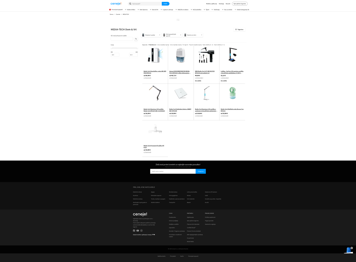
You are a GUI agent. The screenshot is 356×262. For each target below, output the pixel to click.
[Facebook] (134, 230)
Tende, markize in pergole (158, 199)
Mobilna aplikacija (211, 4)
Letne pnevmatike (192, 192)
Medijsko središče (174, 224)
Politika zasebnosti (210, 217)
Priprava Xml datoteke (193, 224)
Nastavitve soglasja (210, 224)
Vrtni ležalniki (190, 199)
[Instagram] (141, 230)
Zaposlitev (172, 227)
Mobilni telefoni (155, 202)
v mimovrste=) (199, 78)
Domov (112, 14)
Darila (182, 256)
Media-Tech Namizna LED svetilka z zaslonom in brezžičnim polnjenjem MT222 (205, 110)
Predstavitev (172, 217)
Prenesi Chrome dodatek (194, 231)
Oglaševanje (190, 217)
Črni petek (173, 256)
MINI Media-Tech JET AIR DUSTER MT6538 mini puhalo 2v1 (205, 72)
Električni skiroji (137, 192)
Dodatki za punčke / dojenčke (213, 199)
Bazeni (189, 202)
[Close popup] (352, 248)
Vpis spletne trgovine (240, 4)
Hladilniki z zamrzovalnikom (177, 199)
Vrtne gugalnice (173, 195)
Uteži (206, 195)
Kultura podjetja (173, 221)
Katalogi (221, 4)
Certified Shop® (191, 227)
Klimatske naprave (156, 195)
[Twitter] (137, 230)
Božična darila (161, 256)
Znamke (118, 14)
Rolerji (189, 195)
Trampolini (172, 202)
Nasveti (228, 4)
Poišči (165, 4)
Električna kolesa (137, 199)
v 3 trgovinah (173, 78)
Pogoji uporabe (209, 221)
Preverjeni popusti (193, 256)
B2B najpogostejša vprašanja (195, 234)
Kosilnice (135, 195)
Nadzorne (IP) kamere (211, 192)
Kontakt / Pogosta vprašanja (177, 231)
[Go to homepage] (115, 3)
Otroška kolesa (173, 192)
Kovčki (207, 202)
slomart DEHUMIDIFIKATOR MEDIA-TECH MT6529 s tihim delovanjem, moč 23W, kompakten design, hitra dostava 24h (179, 73)
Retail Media (190, 241)
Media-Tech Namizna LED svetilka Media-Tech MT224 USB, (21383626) (154, 110)
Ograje (153, 192)
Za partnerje (190, 238)
